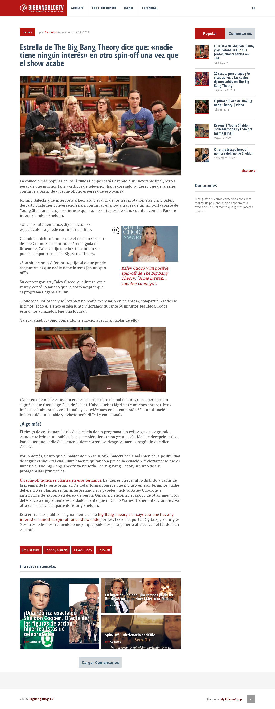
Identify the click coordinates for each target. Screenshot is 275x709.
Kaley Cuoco (82, 550)
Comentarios (240, 33)
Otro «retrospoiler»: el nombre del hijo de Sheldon (233, 151)
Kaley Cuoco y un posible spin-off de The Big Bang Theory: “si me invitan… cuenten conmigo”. (144, 275)
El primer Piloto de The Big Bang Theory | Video (233, 103)
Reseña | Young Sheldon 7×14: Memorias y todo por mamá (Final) (233, 129)
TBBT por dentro (103, 8)
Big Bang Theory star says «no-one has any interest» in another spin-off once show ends (97, 517)
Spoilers (77, 8)
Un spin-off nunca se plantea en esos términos (60, 480)
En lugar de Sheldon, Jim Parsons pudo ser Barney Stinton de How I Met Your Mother (139, 596)
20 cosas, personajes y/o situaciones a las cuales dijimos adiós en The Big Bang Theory (232, 79)
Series (27, 32)
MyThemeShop (231, 699)
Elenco (129, 8)
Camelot (51, 32)
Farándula (149, 8)
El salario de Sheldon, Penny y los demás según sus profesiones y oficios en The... (234, 52)
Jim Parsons (31, 550)
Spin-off (104, 550)
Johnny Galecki (56, 550)
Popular (210, 33)
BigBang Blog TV (41, 699)
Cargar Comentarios (100, 662)
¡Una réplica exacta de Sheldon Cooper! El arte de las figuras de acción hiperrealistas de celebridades (55, 623)
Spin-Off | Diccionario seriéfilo (130, 635)
